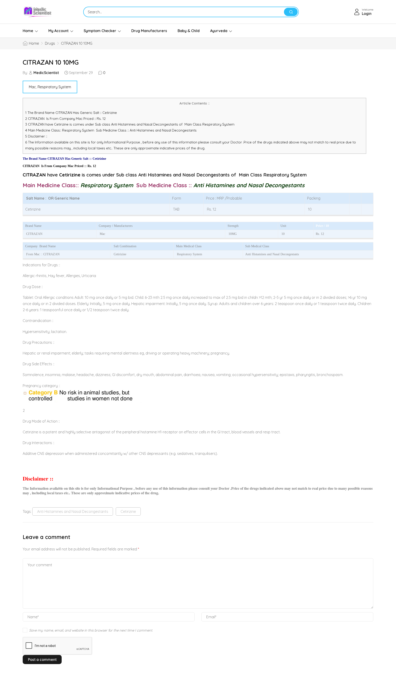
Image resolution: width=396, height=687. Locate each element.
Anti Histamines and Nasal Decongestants (72, 511)
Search (291, 12)
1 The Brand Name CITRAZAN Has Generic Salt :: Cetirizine (71, 112)
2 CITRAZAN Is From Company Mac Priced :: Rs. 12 (65, 118)
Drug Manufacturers (149, 30)
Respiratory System (54, 87)
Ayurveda (218, 30)
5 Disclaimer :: (36, 136)
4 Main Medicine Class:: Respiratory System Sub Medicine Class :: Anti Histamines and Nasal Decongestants (111, 130)
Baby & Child (189, 30)
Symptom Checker (100, 30)
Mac (32, 87)
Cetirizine (128, 511)
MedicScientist (46, 72)
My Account (58, 30)
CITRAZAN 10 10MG (51, 62)
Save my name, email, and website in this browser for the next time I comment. (91, 630)
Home (28, 30)
